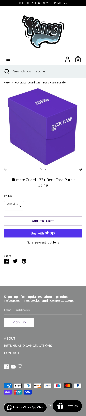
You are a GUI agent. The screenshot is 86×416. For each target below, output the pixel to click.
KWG (10, 196)
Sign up (19, 322)
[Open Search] (6, 71)
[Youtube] (13, 366)
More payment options (43, 242)
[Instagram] (20, 366)
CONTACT (11, 353)
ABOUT (9, 338)
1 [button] (41, 169)
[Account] (68, 58)
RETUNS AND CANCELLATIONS (28, 346)
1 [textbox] (8, 207)
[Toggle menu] (8, 59)
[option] (43, 126)
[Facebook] (6, 366)
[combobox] (14, 205)
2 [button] (45, 169)
